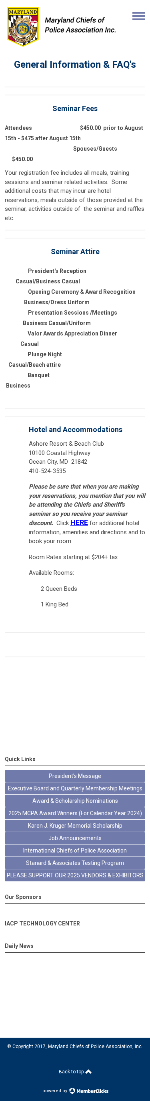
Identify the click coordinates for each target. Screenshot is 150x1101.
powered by (55, 1090)
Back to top (72, 1072)
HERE (79, 522)
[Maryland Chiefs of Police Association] (61, 46)
